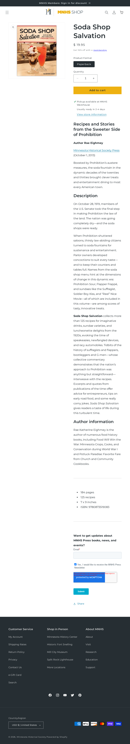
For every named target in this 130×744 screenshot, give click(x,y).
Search (12, 682)
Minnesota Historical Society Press (96, 150)
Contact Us (15, 667)
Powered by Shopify (57, 737)
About (89, 636)
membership (100, 50)
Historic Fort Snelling (59, 644)
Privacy (12, 659)
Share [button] (80, 603)
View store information (91, 114)
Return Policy (16, 652)
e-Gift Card (14, 674)
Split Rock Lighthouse (60, 659)
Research (91, 652)
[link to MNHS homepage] (50, 12)
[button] (7, 12)
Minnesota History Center (62, 636)
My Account (15, 636)
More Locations (56, 667)
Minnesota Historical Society (31, 737)
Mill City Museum (57, 652)
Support (90, 667)
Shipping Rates (17, 644)
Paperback (84, 64)
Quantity (78, 71)
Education (92, 659)
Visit (88, 644)
